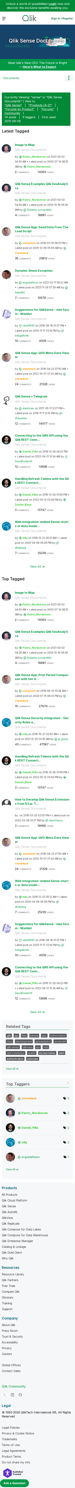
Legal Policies (11, 1427)
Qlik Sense (9, 1206)
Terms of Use (11, 1445)
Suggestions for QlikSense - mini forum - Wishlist (42, 312)
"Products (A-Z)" (40, 105)
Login (52, 4)
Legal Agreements (13, 1451)
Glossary (7, 1297)
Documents (11, 78)
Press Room (10, 1331)
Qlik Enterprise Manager (17, 1241)
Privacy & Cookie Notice (18, 1433)
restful (31, 1053)
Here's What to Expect (39, 67)
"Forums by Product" (19, 109)
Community (12, 113)
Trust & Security (12, 1336)
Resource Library (13, 1274)
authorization (58, 1035)
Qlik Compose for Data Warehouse (25, 1235)
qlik (9, 1035)
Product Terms (11, 1456)
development (24, 1041)
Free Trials (8, 1286)
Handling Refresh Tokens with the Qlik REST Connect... (42, 481)
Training (7, 1303)
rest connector (15, 1053)
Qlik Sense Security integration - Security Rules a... (42, 720)
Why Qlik (7, 1258)
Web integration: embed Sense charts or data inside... (41, 524)
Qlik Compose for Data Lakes (21, 1229)
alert (61, 1053)
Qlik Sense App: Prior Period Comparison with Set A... (41, 677)
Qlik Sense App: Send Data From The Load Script (41, 229)
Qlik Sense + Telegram (31, 396)
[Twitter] (4, 1395)
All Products (9, 1194)
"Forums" (47, 109)
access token (47, 1053)
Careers (7, 1354)
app (44, 1035)
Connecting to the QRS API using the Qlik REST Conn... (41, 437)
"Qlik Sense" (13, 105)
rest (46, 1047)
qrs (38, 1047)
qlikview (27, 1047)
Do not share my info (16, 1462)
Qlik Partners (10, 1280)
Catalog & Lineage (14, 1247)
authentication (15, 1058)
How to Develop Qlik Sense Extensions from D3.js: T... (42, 801)
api (16, 1035)
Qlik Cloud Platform (14, 1200)
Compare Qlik (10, 1291)
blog (9, 1041)
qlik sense (13, 1047)
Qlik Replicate (10, 1223)
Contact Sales (11, 1371)
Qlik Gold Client (12, 1252)
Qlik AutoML (10, 1212)
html (24, 1035)
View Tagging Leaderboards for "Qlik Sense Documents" (37, 1082)
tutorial (34, 1035)
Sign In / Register (62, 18)
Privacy (7, 1348)
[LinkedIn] (12, 1395)
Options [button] (68, 78)
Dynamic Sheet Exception (34, 270)
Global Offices (11, 1365)
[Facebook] (20, 1395)
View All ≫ (37, 566)
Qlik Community (14, 1386)
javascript (60, 1041)
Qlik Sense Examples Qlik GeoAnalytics (41, 186)
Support (7, 1309)
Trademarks (9, 1439)
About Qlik (8, 1325)
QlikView (7, 1218)
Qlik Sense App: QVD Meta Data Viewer (42, 355)
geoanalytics (43, 1041)
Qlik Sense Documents (36, 41)
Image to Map (25, 145)
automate (32, 1058)
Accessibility (10, 1342)
